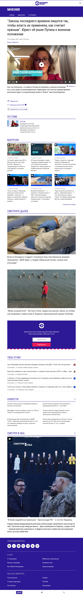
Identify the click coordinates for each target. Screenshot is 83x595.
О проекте (32, 15)
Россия (22, 122)
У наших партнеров (13, 582)
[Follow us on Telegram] (28, 546)
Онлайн (44, 578)
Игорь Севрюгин (12, 42)
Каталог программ (13, 563)
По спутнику (11, 585)
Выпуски (21, 15)
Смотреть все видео (69, 204)
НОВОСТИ (12, 399)
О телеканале (12, 559)
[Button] (12, 102)
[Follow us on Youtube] (19, 546)
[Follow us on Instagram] (23, 546)
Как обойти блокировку (15, 566)
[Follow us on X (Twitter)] (14, 546)
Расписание (46, 585)
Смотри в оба (16, 433)
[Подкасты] (37, 546)
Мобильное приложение (50, 559)
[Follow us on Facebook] (9, 546)
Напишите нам (47, 563)
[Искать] (64, 592)
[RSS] (33, 546)
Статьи (11, 15)
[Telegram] (41, 592)
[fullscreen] (74, 82)
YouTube (45, 582)
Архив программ (48, 566)
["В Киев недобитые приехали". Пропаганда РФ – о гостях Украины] (41, 477)
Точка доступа (12, 578)
